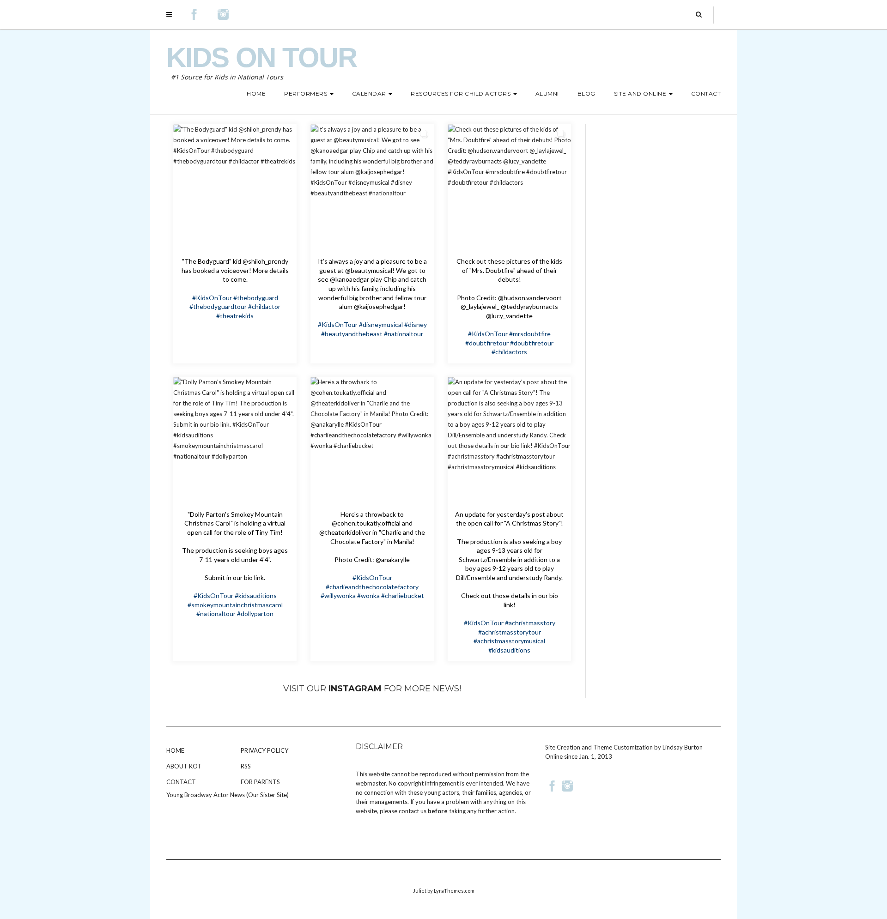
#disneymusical (381, 324)
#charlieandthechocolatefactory (372, 587)
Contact (181, 782)
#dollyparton (255, 613)
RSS (246, 766)
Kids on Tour (261, 57)
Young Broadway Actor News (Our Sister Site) (227, 794)
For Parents (260, 782)
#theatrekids (235, 316)
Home (175, 750)
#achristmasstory (530, 623)
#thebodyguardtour (218, 306)
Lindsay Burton (682, 747)
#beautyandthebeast (352, 334)
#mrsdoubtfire (530, 334)
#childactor (264, 306)
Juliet (419, 891)
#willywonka (338, 595)
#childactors (509, 352)
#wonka (368, 595)
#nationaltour (403, 334)
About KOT (183, 766)
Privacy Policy (264, 750)
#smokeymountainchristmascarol (235, 605)
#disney (415, 324)
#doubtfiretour (487, 343)
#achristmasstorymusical (509, 641)
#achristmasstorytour (509, 632)
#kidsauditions (256, 595)
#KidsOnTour (212, 298)
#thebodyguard (255, 298)
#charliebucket (402, 595)
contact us (412, 811)
